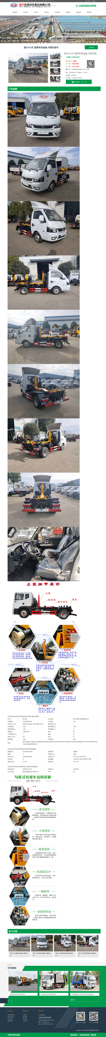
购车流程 (78, 12)
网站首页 (15, 12)
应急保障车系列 (11, 1015)
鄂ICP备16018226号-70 (48, 1024)
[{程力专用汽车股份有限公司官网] (34, 5)
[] (19, 943)
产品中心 (36, 12)
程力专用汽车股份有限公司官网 (91, 1030)
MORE (84, 1000)
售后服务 (68, 12)
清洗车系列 (10, 1020)
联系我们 (89, 1)
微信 (95, 1)
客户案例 (57, 12)
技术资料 (25, 1017)
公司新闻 (25, 1020)
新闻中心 (47, 12)
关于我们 (25, 12)
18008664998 (44, 1017)
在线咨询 (91, 47)
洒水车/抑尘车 (11, 1017)
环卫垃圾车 (10, 1018)
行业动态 (25, 1015)
